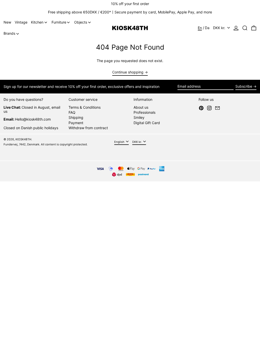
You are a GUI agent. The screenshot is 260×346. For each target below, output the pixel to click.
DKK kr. (219, 28)
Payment (76, 123)
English (119, 141)
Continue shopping (127, 72)
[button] (245, 28)
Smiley (139, 117)
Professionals (144, 112)
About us (141, 107)
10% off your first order (130, 4)
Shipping (76, 117)
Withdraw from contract (88, 128)
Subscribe (243, 86)
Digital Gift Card (147, 123)
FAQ (72, 112)
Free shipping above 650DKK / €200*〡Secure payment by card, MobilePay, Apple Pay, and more (130, 12)
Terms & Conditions (85, 107)
